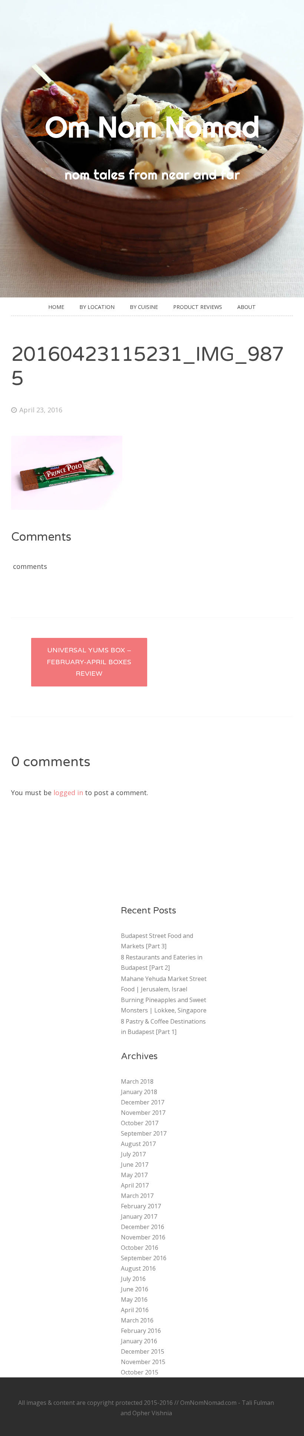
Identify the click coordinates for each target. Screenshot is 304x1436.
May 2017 (134, 1175)
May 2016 (134, 1299)
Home (56, 306)
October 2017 (139, 1123)
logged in (68, 792)
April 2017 (135, 1185)
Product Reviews (197, 306)
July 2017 (133, 1154)
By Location (97, 306)
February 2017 (141, 1206)
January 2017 (139, 1216)
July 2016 (133, 1279)
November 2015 (143, 1362)
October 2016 (139, 1248)
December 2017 (142, 1102)
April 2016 (135, 1310)
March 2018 (137, 1081)
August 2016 (138, 1268)
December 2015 (142, 1351)
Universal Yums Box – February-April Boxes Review (89, 662)
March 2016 (137, 1320)
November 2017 (143, 1113)
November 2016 (143, 1237)
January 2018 (139, 1092)
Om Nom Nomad (152, 126)
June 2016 (134, 1289)
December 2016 (142, 1227)
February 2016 (141, 1331)
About (246, 306)
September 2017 (143, 1133)
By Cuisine (144, 306)
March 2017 (137, 1196)
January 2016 (139, 1341)
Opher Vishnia (152, 1413)
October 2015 (139, 1372)
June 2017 (134, 1164)
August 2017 (138, 1144)
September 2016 (143, 1258)
